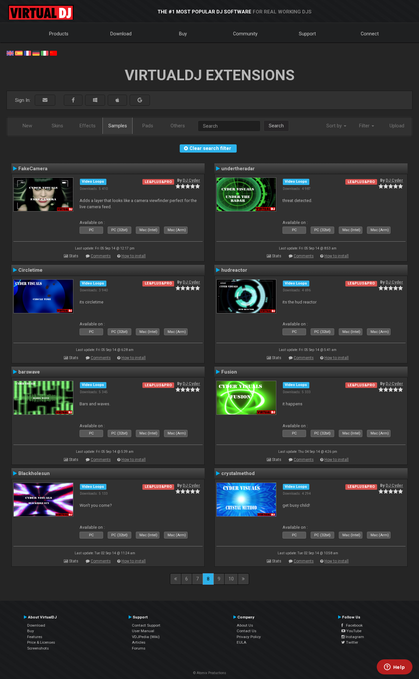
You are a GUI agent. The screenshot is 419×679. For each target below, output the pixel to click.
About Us (245, 625)
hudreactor (234, 270)
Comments (101, 256)
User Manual (143, 631)
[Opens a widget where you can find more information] (394, 667)
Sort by (334, 126)
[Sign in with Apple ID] (117, 100)
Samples (117, 126)
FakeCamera (32, 169)
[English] (10, 53)
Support (307, 33)
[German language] (36, 53)
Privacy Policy (249, 636)
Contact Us (246, 631)
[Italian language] (44, 53)
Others (178, 126)
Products (58, 33)
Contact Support (146, 625)
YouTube (353, 631)
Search (276, 126)
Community (245, 33)
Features (34, 636)
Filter (365, 126)
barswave (29, 372)
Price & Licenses (41, 642)
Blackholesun (34, 473)
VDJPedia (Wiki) (146, 636)
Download (121, 33)
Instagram (354, 636)
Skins (57, 126)
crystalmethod (238, 473)
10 (231, 579)
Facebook (353, 625)
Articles (138, 642)
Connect (370, 33)
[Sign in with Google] (140, 100)
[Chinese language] (53, 53)
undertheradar (238, 169)
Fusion (229, 372)
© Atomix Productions (209, 673)
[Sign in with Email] (45, 100)
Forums (138, 648)
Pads (147, 126)
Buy (183, 33)
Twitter (351, 642)
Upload (397, 126)
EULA (241, 642)
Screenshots (38, 648)
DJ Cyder (191, 180)
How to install (133, 256)
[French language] (27, 53)
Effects (88, 126)
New (27, 126)
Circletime (30, 270)
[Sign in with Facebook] (73, 100)
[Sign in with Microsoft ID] (95, 100)
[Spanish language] (18, 53)
